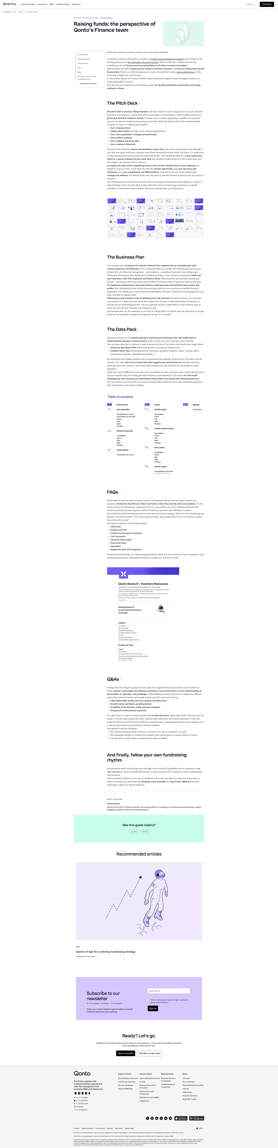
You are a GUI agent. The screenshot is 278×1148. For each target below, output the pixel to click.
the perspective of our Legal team (143, 62)
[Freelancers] (43, 4)
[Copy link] (139, 103)
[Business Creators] (29, 4)
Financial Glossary (190, 1096)
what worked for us (185, 72)
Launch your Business (127, 1082)
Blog (14, 12)
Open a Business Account (150, 1078)
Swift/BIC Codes (189, 1099)
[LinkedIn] (156, 1118)
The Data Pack (82, 63)
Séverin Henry (108, 18)
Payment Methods (125, 1089)
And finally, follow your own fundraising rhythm (86, 78)
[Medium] (170, 1118)
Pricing (142, 1082)
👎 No (144, 831)
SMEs (21, 12)
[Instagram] (161, 1118)
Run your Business (125, 1085)
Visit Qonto (266, 4)
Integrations (144, 1101)
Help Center (187, 1092)
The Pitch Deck (82, 55)
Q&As (79, 72)
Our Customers (188, 1082)
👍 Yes (134, 831)
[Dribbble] (165, 1118)
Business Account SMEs (149, 1097)
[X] (152, 1118)
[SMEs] (52, 4)
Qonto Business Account (128, 1078)
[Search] (251, 4)
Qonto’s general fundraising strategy (167, 59)
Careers (186, 1089)
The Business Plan (83, 59)
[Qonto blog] (9, 4)
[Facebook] (147, 1118)
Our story (186, 1078)
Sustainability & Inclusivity (193, 1085)
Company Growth (32, 12)
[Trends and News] (64, 4)
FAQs (79, 68)
